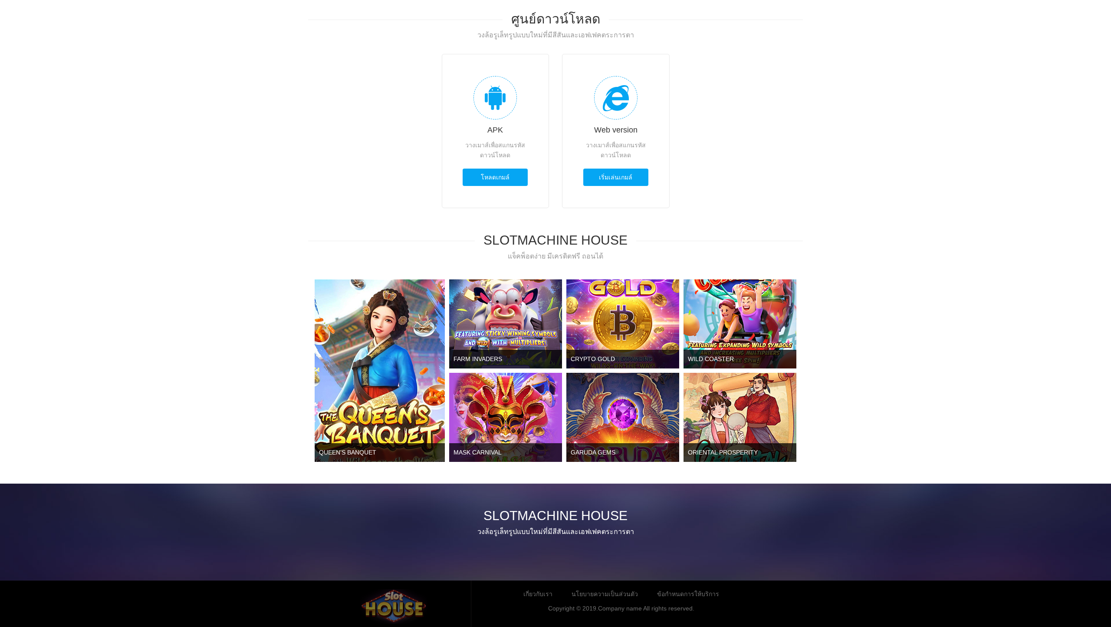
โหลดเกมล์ (495, 177)
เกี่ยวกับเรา (537, 594)
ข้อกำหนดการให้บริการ (688, 594)
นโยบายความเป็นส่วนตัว (605, 594)
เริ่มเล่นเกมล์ (615, 177)
